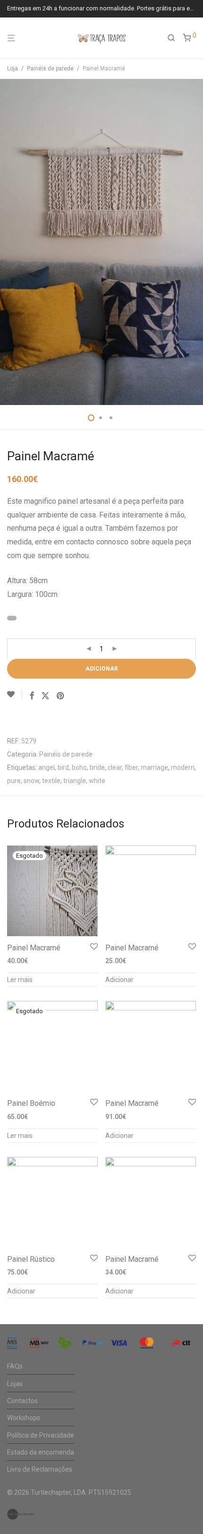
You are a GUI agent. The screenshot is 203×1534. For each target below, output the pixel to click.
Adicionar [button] (119, 979)
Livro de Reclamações (39, 1469)
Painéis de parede (50, 68)
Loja (12, 68)
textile (51, 780)
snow (31, 780)
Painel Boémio (31, 1103)
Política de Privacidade (40, 1435)
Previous (9, 242)
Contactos (22, 1401)
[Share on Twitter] (45, 696)
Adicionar (101, 668)
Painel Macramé (33, 947)
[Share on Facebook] (31, 696)
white (97, 780)
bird (63, 767)
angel (46, 767)
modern (183, 767)
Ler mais (20, 979)
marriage (154, 767)
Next (194, 242)
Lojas (15, 1383)
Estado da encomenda (40, 1452)
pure (14, 780)
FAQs (15, 1366)
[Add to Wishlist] (14, 694)
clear (115, 767)
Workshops (23, 1418)
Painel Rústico (31, 1259)
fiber (131, 767)
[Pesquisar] (175, 38)
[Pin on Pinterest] (61, 696)
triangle (74, 780)
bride (97, 767)
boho (79, 767)
